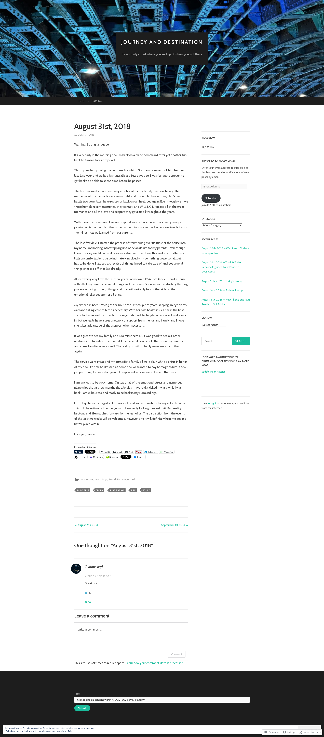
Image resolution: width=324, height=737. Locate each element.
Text (77, 693)
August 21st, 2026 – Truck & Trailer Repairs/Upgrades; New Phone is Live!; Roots (221, 267)
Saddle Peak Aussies (213, 371)
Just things (101, 479)
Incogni (212, 403)
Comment (176, 654)
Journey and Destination (162, 42)
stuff (146, 490)
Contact (98, 101)
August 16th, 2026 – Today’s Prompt (222, 290)
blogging (83, 490)
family (99, 490)
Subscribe (211, 198)
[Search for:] (225, 341)
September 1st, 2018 (174, 525)
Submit (82, 708)
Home (81, 101)
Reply (88, 602)
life (133, 490)
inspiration (117, 490)
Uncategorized (126, 479)
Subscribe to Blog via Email (218, 161)
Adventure (87, 479)
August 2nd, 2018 (86, 525)
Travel (112, 479)
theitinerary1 (94, 566)
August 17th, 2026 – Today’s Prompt (222, 281)
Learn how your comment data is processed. (155, 663)
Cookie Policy (67, 731)
